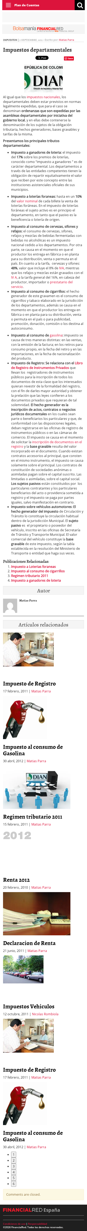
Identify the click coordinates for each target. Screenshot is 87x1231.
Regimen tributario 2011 (29, 575)
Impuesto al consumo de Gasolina (33, 750)
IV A (14, 277)
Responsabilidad (37, 1224)
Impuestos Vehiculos (28, 1006)
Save (70, 58)
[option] (43, 729)
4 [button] (14, 1172)
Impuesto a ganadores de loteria (36, 580)
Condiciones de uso (14, 1224)
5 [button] (14, 1178)
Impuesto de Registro (29, 683)
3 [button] (14, 1166)
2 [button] (14, 1160)
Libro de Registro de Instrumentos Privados (47, 365)
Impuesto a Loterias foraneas (33, 566)
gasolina (56, 335)
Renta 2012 (16, 879)
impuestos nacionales (43, 97)
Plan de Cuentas (26, 5)
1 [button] (14, 1154)
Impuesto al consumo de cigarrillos (38, 571)
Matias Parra (66, 40)
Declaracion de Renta (29, 942)
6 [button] (14, 1183)
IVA (61, 268)
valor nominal (27, 201)
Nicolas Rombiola (45, 1014)
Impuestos (10, 40)
